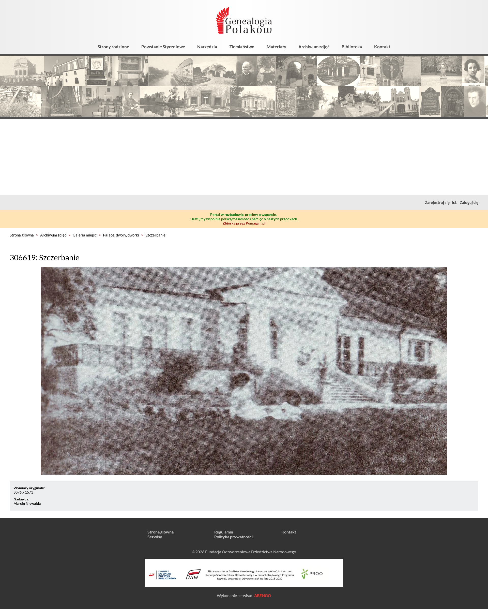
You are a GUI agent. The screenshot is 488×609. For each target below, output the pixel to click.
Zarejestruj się (437, 202)
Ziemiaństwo (241, 46)
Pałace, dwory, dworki (121, 235)
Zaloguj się (469, 202)
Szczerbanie (155, 235)
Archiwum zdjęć (313, 46)
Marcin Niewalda (27, 503)
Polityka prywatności (233, 536)
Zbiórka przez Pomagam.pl (244, 223)
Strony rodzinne (113, 46)
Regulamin (223, 531)
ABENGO (262, 595)
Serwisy (154, 536)
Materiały (276, 46)
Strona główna (22, 235)
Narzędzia (207, 46)
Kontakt (382, 46)
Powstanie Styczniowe (163, 46)
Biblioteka (352, 46)
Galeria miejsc (85, 235)
